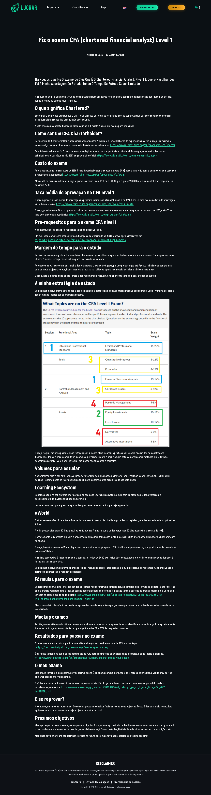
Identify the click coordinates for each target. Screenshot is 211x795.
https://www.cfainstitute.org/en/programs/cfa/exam (93, 174)
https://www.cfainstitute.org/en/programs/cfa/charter (142, 145)
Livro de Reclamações (97, 782)
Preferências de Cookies (127, 782)
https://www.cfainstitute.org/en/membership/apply (127, 155)
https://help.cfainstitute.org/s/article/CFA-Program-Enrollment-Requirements (80, 240)
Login (103, 7)
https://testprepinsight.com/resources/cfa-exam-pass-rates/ (71, 647)
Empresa (51, 7)
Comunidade (78, 7)
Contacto (76, 782)
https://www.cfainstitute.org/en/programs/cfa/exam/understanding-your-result (82, 657)
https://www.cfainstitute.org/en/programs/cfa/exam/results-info (95, 204)
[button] (147, 7)
